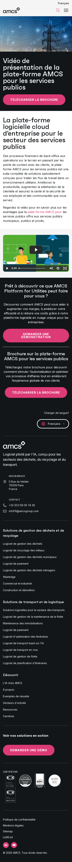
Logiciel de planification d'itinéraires (25, 663)
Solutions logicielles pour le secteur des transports (34, 610)
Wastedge (9, 576)
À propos (8, 689)
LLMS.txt (8, 837)
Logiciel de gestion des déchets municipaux (30, 557)
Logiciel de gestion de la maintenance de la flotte (33, 616)
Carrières (8, 716)
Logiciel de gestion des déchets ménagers (29, 570)
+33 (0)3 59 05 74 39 (22, 505)
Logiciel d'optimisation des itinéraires (25, 636)
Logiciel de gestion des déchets (22, 543)
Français (63, 3)
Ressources (10, 709)
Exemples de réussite (16, 696)
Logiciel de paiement (15, 563)
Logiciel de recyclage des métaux (23, 550)
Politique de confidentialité (19, 819)
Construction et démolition (19, 590)
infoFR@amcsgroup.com (24, 511)
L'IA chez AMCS (12, 683)
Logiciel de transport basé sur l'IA (23, 643)
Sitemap (8, 831)
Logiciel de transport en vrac (20, 649)
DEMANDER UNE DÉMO (28, 750)
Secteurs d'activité (14, 702)
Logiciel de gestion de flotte (20, 656)
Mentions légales (13, 825)
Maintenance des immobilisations (23, 623)
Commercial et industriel (17, 583)
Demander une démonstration (36, 335)
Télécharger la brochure (34, 100)
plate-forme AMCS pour (45, 212)
